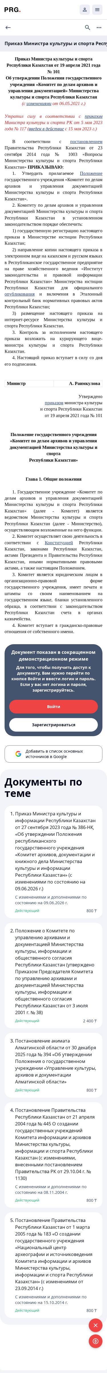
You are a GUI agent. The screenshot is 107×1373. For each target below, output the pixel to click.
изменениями (39, 103)
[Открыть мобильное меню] (97, 10)
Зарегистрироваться (53, 724)
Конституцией (59, 542)
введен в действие (46, 128)
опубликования (20, 294)
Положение (91, 173)
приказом (93, 116)
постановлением (86, 141)
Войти (53, 706)
